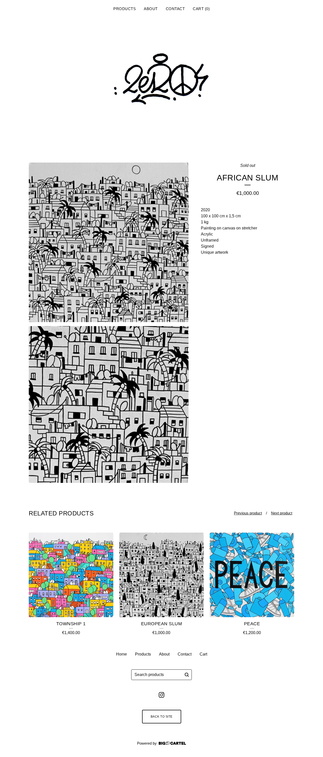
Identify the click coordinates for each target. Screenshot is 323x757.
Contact (175, 9)
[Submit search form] (187, 675)
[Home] (161, 80)
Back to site (162, 716)
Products (124, 9)
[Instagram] (161, 695)
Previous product (248, 513)
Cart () (201, 9)
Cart (203, 654)
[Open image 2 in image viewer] (109, 404)
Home (121, 654)
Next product (281, 513)
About (151, 9)
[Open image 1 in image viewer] (109, 242)
